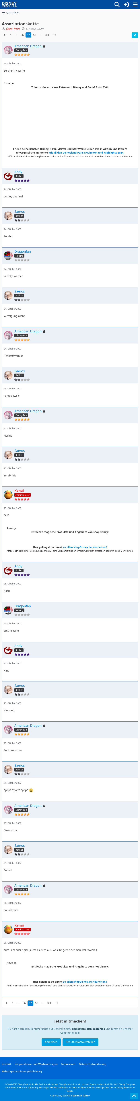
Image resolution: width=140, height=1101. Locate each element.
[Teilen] (135, 35)
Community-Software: (70, 1095)
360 (47, 35)
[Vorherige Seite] (5, 35)
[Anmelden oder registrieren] (126, 4)
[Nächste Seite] (54, 35)
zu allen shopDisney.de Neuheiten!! (85, 547)
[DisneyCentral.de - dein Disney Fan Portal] (9, 4)
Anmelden (51, 1042)
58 (34, 35)
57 (28, 35)
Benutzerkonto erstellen (80, 1042)
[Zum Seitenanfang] (134, 1096)
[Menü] (135, 4)
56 (22, 35)
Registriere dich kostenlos (88, 1029)
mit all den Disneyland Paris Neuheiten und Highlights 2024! (86, 152)
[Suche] (117, 4)
